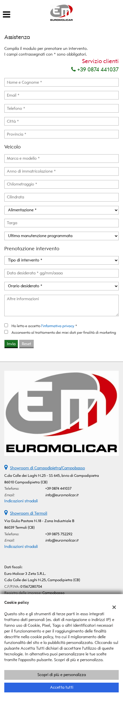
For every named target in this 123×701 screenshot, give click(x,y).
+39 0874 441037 (97, 69)
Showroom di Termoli (28, 513)
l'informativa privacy (57, 325)
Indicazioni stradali (21, 501)
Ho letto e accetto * (44, 325)
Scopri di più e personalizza (61, 674)
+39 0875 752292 (58, 534)
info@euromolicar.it (61, 495)
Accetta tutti (61, 687)
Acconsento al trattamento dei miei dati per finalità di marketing (63, 332)
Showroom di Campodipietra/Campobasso (47, 468)
